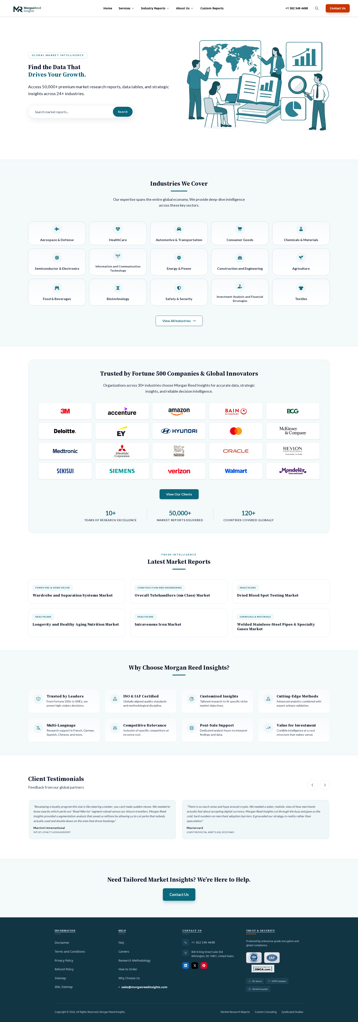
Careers (124, 951)
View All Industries (176, 321)
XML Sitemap (64, 987)
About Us (183, 8)
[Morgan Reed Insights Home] (26, 8)
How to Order (128, 969)
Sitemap (60, 978)
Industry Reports (153, 8)
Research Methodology (134, 960)
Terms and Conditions (70, 951)
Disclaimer (62, 943)
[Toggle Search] (317, 8)
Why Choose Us (129, 978)
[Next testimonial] (325, 785)
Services (124, 8)
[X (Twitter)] (194, 965)
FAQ (121, 943)
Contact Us (338, 8)
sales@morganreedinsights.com (144, 987)
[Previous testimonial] (312, 785)
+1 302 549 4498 (296, 8)
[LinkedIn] (185, 965)
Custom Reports (212, 8)
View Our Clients (179, 494)
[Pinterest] (204, 965)
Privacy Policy (64, 960)
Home (107, 8)
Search (123, 111)
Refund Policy (64, 969)
